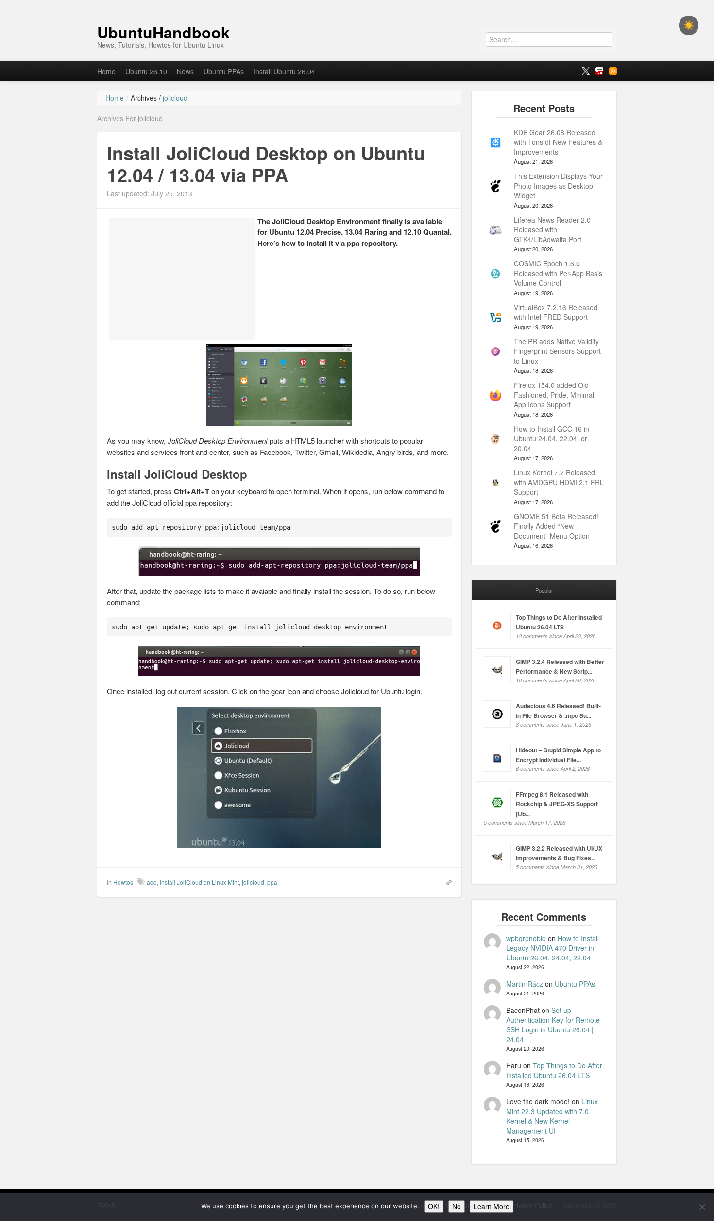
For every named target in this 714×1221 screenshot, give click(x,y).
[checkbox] (688, 25)
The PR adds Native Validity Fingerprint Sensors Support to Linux (557, 351)
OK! (434, 1206)
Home (106, 71)
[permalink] (446, 882)
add (152, 882)
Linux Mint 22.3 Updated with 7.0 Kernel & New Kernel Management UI (552, 1116)
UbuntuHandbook (163, 32)
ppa (272, 882)
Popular (544, 590)
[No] (702, 1207)
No (456, 1206)
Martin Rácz (524, 984)
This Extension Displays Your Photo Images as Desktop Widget (558, 185)
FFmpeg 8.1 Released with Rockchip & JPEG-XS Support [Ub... (557, 804)
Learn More (492, 1206)
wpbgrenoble (526, 938)
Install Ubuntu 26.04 (284, 71)
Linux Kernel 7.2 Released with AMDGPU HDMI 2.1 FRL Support (559, 482)
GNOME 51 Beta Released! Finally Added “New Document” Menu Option (556, 526)
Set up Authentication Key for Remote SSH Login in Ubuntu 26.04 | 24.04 (553, 1024)
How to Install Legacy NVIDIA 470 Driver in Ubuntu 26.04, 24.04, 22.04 (552, 947)
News (185, 71)
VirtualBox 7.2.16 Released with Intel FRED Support (555, 312)
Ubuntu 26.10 (146, 71)
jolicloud (253, 882)
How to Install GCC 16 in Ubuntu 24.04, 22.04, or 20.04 (551, 438)
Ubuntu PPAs (224, 71)
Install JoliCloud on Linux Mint (199, 882)
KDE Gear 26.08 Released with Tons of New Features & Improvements (558, 142)
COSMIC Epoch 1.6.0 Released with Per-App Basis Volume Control (558, 273)
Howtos (123, 882)
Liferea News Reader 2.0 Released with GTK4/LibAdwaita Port (552, 229)
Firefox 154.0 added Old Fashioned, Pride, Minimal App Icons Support (554, 394)
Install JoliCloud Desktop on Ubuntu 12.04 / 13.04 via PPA (266, 164)
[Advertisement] (182, 279)
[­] (357, 5)
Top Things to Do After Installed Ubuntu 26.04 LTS (554, 1070)
